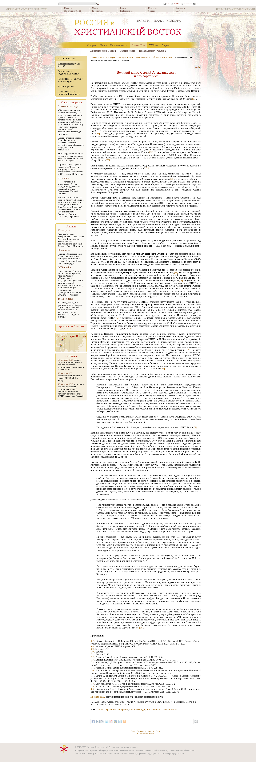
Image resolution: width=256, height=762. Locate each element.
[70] (108, 160)
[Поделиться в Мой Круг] (120, 721)
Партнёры (152, 8)
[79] (195, 427)
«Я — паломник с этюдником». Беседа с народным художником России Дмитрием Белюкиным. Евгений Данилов (69, 188)
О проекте (180, 8)
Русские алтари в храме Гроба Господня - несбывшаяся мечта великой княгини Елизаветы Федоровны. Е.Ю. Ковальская (71, 144)
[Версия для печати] (196, 721)
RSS (168, 3)
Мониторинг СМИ (72, 10)
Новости (68, 8)
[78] (163, 368)
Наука (103, 45)
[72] (172, 179)
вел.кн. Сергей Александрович (112, 709)
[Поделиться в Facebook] (93, 721)
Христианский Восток (103, 50)
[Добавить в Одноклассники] (124, 721)
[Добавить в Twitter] (106, 721)
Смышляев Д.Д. (137, 709)
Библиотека (97, 10)
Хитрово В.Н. (154, 709)
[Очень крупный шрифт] (199, 67)
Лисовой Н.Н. (98, 697)
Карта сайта (188, 4)
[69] (151, 152)
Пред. (133, 731)
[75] (117, 318)
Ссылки (151, 10)
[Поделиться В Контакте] (98, 721)
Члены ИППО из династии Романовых (69, 92)
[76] (130, 328)
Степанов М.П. (169, 709)
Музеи (95, 8)
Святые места (127, 50)
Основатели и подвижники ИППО (68, 72)
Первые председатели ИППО (69, 64)
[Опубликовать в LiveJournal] (102, 721)
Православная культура (152, 50)
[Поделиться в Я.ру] (111, 721)
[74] (181, 280)
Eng (197, 4)
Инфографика (126, 10)
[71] (147, 168)
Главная (94, 57)
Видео (123, 8)
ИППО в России (66, 58)
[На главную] (128, 27)
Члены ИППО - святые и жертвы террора (70, 80)
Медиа (165, 45)
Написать (177, 3)
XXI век (153, 45)
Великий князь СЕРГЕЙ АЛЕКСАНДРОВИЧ (154, 57)
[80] (141, 627)
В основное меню (145, 733)
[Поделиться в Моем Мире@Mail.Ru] (115, 721)
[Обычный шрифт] (195, 67)
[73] (176, 272)
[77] (187, 350)
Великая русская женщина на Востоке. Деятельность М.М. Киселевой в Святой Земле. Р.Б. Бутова (70, 157)
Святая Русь (138, 45)
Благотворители (66, 86)
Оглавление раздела (145, 731)
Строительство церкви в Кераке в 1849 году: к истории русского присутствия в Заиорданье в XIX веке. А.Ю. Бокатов (70, 169)
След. (158, 731)
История (91, 45)
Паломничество (119, 45)
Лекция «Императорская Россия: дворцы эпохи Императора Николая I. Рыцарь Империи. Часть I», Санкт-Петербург (71, 259)
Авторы (179, 10)
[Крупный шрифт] (197, 67)
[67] (194, 99)
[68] (98, 133)
